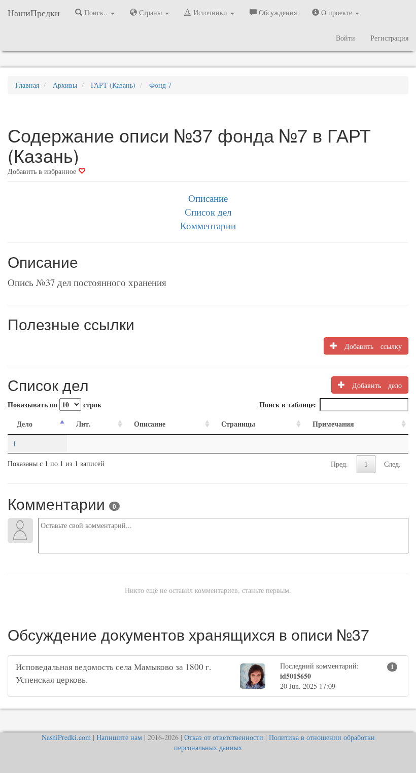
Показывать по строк (54, 404)
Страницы (238, 423)
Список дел (208, 211)
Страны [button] (150, 12)
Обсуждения (277, 12)
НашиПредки (34, 13)
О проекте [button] (336, 12)
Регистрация (389, 38)
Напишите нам (119, 737)
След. (392, 464)
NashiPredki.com (66, 737)
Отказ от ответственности (223, 737)
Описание (208, 198)
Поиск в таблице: (287, 404)
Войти (345, 38)
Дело (24, 423)
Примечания (333, 423)
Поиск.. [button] (96, 12)
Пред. (339, 464)
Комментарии (208, 225)
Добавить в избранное (43, 171)
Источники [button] (210, 12)
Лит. (83, 423)
